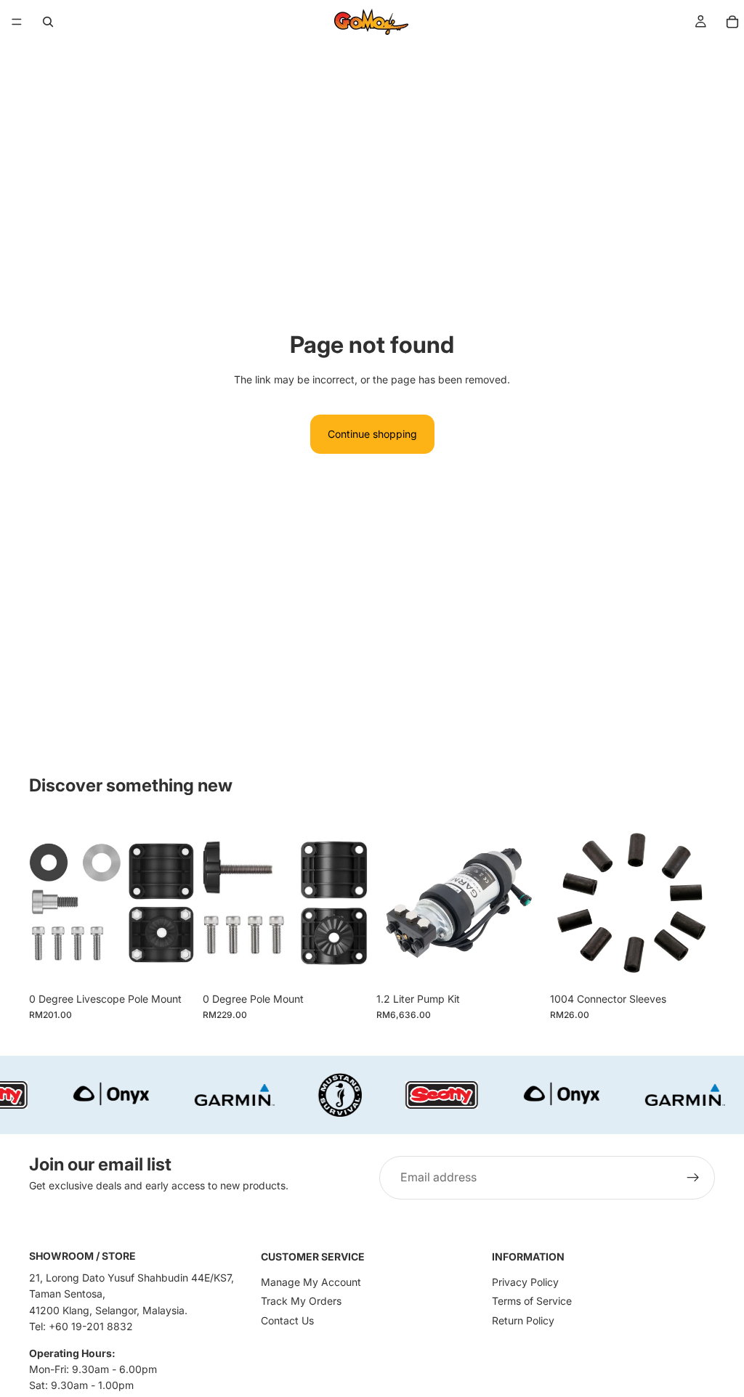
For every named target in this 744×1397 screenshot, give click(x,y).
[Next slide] (525, 903)
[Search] (48, 22)
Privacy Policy (525, 1282)
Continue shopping (372, 434)
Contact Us (287, 1320)
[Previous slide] (392, 903)
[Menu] (16, 21)
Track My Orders (301, 1301)
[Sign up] (693, 1177)
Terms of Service (532, 1301)
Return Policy (523, 1320)
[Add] (171, 963)
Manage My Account (311, 1282)
